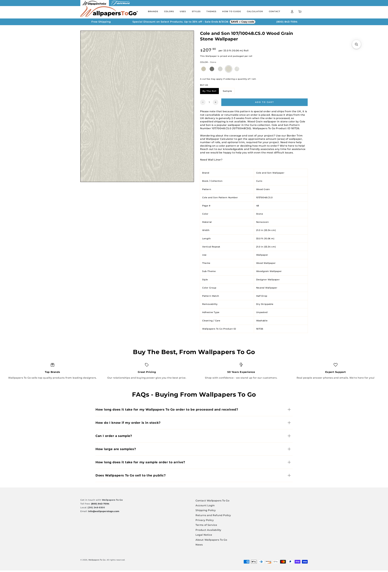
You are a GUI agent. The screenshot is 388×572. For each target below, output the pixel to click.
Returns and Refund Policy (213, 515)
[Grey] (220, 68)
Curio (259, 181)
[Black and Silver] (212, 68)
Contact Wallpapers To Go (212, 500)
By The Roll (210, 91)
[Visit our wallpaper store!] (94, 5)
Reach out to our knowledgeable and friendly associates (237, 149)
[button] (356, 44)
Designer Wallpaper (268, 279)
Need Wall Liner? (211, 159)
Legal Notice (204, 534)
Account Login (205, 505)
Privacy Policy (205, 520)
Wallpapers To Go (97, 560)
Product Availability (208, 530)
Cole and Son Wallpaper (270, 172)
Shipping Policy (206, 510)
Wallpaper (262, 255)
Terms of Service (206, 525)
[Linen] (203, 68)
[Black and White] (237, 68)
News (199, 544)
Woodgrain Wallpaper (269, 271)
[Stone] (228, 68)
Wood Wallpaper (266, 263)
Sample (228, 91)
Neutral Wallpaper (266, 287)
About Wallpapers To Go (211, 539)
